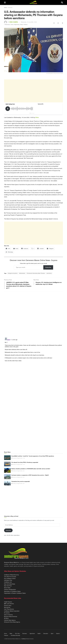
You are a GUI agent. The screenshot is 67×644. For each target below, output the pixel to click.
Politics (25, 24)
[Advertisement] (33, 90)
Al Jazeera (7, 613)
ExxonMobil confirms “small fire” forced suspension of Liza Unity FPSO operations (32, 456)
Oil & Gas (17, 633)
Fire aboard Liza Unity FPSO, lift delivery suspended (24, 462)
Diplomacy (17, 24)
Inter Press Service (9, 609)
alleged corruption (12, 273)
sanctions (49, 273)
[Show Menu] (5, 2)
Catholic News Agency (10, 620)
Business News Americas (10, 616)
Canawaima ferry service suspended (20, 481)
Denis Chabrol (13, 22)
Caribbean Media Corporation (11, 611)
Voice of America (8, 614)
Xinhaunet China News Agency (12, 622)
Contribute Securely (15, 635)
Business (10, 7)
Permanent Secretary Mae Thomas (36, 273)
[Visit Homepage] (33, 2)
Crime (12, 24)
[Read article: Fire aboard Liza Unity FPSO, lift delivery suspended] (7, 464)
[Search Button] (62, 2)
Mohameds (22, 273)
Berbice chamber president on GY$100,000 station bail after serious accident (30, 468)
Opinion (58, 633)
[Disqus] (33, 357)
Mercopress (7, 607)
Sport (52, 633)
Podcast (6, 635)
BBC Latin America (9, 603)
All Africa (6, 618)
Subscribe (48, 267)
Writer (37, 117)
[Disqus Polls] (33, 314)
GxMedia (24, 638)
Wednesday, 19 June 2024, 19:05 (29, 22)
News (21, 24)
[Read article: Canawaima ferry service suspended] (7, 483)
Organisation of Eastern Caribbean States (15, 593)
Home (5, 7)
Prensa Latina (7, 605)
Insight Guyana (8, 602)
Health (39, 633)
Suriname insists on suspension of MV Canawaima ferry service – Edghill (30, 475)
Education (45, 633)
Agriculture (32, 633)
